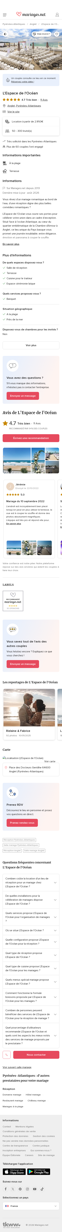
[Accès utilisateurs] (57, 14)
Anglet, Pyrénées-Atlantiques (24, 105)
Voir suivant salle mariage (17, 1067)
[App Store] (14, 1174)
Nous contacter (36, 1054)
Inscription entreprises (14, 1150)
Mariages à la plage (13, 1106)
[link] (29, 714)
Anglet (33, 24)
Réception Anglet (12, 850)
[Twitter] (13, 1189)
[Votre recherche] (5, 34)
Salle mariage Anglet (34, 850)
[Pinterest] (20, 1189)
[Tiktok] (42, 1189)
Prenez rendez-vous (22, 822)
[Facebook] (6, 1189)
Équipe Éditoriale (11, 1155)
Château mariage (37, 1100)
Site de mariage (46, 1155)
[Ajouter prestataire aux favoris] (56, 34)
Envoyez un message (23, 396)
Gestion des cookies (44, 1136)
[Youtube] (35, 1189)
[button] (31, 380)
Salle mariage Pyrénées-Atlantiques (21, 845)
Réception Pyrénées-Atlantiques (19, 840)
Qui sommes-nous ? (40, 1150)
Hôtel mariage (33, 1094)
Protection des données (15, 1136)
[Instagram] (27, 1189)
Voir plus (31, 345)
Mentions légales (25, 1126)
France (14, 1206)
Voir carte (49, 761)
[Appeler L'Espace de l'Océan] (7, 1055)
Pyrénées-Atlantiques (14, 24)
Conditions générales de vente (19, 1131)
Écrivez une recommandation (31, 438)
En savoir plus (11, 244)
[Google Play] (38, 1174)
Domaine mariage (12, 1094)
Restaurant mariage (13, 1100)
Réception (9, 1089)
